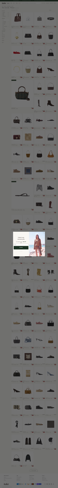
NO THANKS (21, 251)
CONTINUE (21, 247)
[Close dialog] (44, 233)
